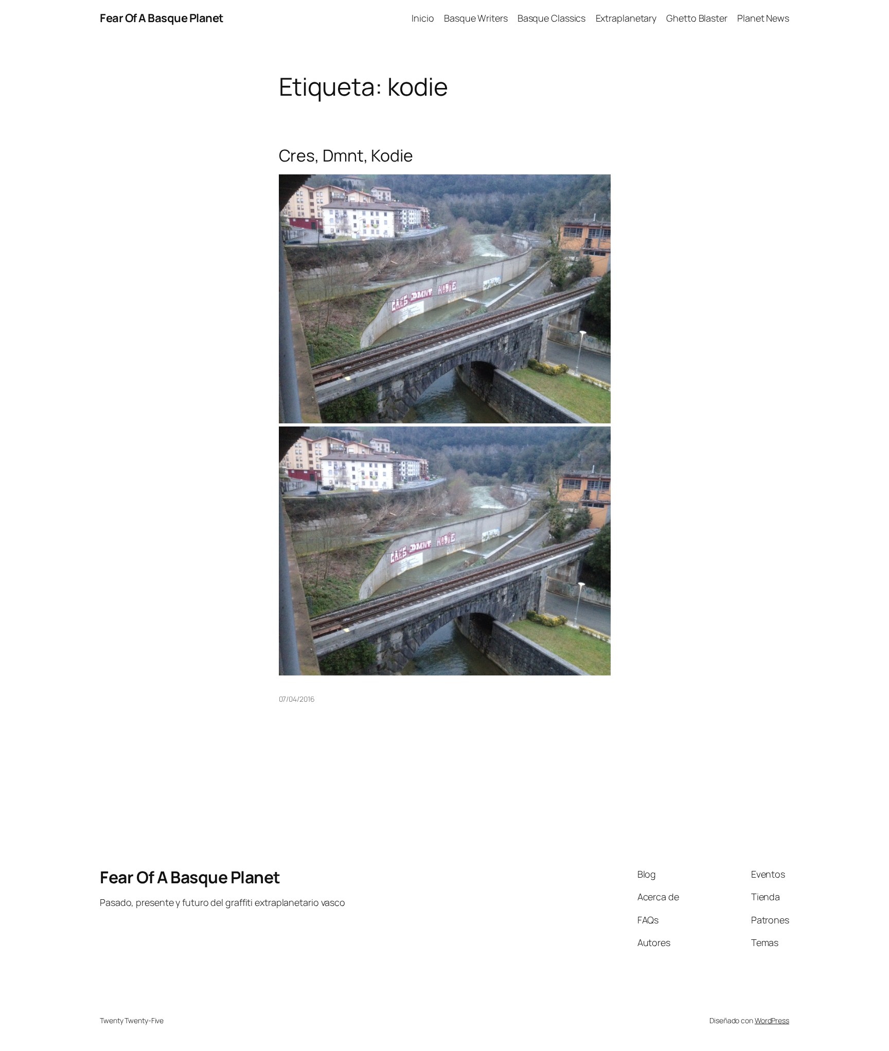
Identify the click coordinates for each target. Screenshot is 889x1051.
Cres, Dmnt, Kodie (346, 155)
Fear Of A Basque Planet (162, 18)
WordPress (772, 1020)
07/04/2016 (297, 699)
